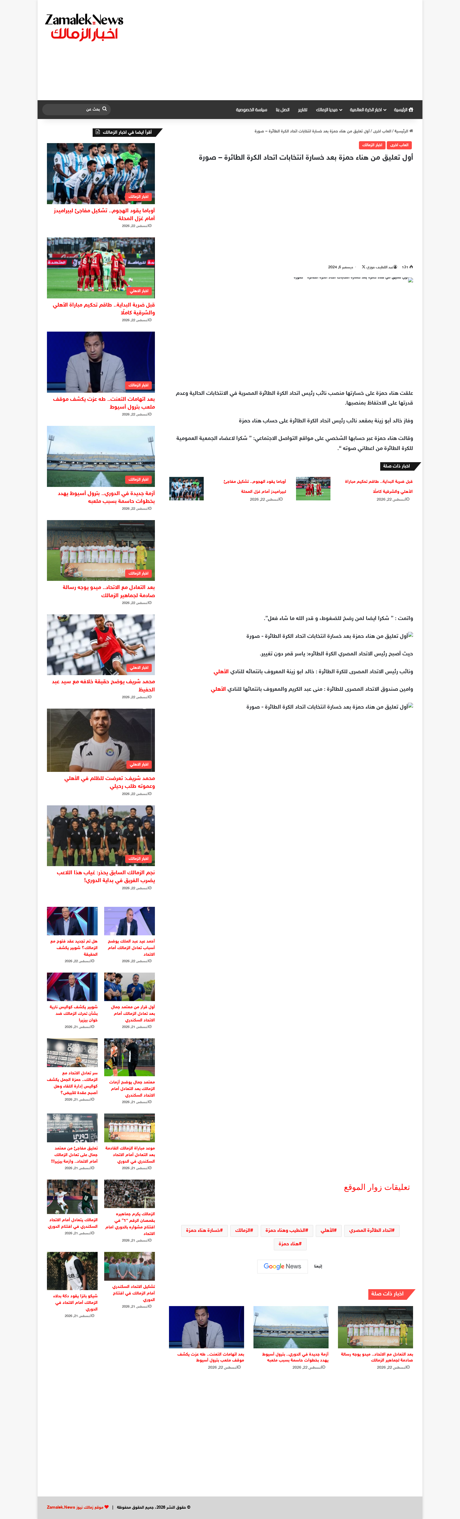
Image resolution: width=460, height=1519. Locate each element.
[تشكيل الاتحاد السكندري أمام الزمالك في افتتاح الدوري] (129, 1266)
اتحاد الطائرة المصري (370, 1231)
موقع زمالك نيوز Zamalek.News (75, 1507)
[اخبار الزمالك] (85, 27)
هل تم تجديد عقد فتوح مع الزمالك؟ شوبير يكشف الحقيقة (74, 948)
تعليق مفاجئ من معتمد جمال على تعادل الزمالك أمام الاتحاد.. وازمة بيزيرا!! (74, 1155)
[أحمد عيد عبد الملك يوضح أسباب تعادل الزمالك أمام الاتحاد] (129, 921)
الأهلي (221, 672)
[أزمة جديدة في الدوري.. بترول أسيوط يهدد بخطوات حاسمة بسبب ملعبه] (291, 1327)
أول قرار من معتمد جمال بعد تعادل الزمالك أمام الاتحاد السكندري (133, 1014)
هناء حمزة (289, 1244)
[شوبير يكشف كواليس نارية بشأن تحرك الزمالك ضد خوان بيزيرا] (72, 987)
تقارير (302, 110)
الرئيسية (401, 110)
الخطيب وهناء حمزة (285, 1231)
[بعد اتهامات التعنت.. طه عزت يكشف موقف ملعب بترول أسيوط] (206, 1327)
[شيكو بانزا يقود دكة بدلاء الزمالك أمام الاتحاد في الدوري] (72, 1271)
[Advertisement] (294, 50)
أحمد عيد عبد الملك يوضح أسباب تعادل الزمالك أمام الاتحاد (131, 948)
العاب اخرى (382, 131)
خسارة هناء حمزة (203, 1231)
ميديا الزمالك (327, 110)
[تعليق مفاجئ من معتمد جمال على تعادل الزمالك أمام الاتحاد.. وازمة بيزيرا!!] (72, 1127)
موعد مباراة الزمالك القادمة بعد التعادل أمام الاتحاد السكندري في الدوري (130, 1155)
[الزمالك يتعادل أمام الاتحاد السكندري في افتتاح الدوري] (72, 1197)
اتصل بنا (282, 110)
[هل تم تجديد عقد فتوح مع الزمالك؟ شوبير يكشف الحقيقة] (72, 921)
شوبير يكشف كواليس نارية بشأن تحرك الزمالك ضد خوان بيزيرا (74, 1014)
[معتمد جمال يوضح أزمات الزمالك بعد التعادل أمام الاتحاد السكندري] (129, 1057)
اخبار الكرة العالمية (366, 110)
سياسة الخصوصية (251, 110)
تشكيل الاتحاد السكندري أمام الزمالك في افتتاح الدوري (133, 1293)
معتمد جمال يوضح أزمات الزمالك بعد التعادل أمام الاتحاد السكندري (132, 1089)
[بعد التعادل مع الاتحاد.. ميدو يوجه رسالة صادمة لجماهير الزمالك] (375, 1327)
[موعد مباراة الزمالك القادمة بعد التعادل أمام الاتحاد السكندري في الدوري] (129, 1127)
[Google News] (282, 1267)
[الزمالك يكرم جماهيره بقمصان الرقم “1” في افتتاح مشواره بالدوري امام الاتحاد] (129, 1194)
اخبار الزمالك (372, 145)
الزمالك (242, 1231)
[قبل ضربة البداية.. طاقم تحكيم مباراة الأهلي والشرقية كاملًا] (313, 488)
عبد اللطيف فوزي (379, 267)
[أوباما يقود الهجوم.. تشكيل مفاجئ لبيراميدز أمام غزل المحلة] (186, 488)
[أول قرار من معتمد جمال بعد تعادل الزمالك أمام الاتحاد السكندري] (129, 987)
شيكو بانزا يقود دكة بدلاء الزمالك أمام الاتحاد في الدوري (75, 1303)
